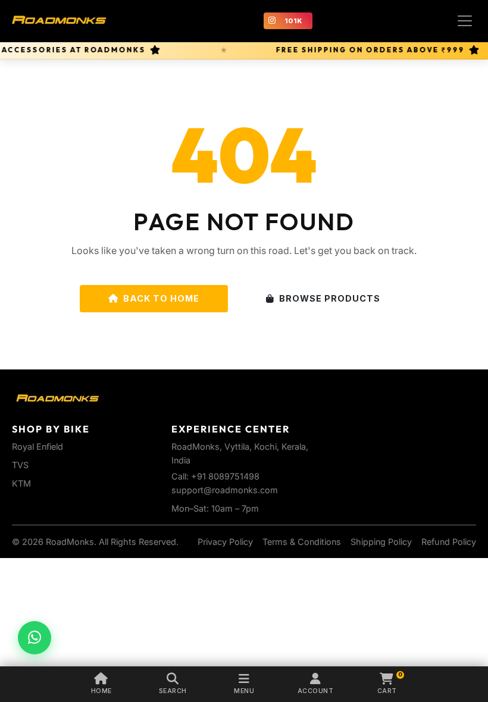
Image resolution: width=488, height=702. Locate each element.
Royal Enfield (37, 446)
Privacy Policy (225, 542)
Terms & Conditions (301, 542)
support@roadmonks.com (224, 490)
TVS (20, 465)
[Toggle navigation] (465, 21)
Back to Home (161, 298)
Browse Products (329, 298)
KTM (21, 483)
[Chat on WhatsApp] (34, 637)
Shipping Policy (381, 542)
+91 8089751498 (225, 476)
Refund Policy (448, 542)
